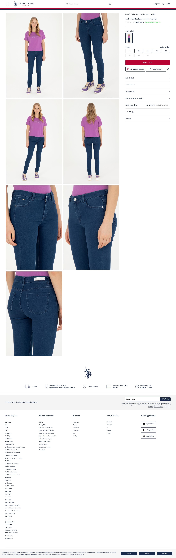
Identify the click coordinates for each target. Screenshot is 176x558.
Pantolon (142, 14)
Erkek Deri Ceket (9, 486)
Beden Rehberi (165, 47)
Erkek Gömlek (8, 439)
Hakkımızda (76, 422)
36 (148, 51)
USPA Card (76, 430)
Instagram (109, 424)
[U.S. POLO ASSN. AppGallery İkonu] (156, 436)
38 (157, 51)
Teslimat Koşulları (43, 444)
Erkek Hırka (8, 461)
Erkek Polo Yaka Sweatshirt (12, 450)
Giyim (137, 14)
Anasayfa (127, 14)
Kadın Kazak (8, 516)
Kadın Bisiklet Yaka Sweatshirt (13, 508)
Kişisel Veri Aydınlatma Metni (46, 433)
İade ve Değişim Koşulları (45, 439)
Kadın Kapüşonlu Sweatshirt (12, 505)
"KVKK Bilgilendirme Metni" (155, 407)
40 (166, 51)
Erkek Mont (8, 477)
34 (139, 51)
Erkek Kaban (8, 483)
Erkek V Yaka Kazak (10, 466)
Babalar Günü (9, 538)
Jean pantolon (150, 14)
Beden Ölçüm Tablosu (45, 441)
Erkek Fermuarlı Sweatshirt (12, 455)
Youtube (109, 433)
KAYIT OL (165, 399)
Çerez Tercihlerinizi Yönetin (46, 430)
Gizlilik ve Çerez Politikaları (46, 428)
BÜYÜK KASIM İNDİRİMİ (11, 533)
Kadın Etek (8, 491)
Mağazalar (76, 428)
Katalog (75, 436)
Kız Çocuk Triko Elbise (11, 530)
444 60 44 (42, 450)
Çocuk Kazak (8, 525)
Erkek (6, 428)
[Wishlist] (163, 4)
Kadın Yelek (8, 500)
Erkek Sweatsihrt (9, 444)
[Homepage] (24, 4)
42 (129, 55)
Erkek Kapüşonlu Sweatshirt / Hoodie (15, 447)
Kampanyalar (8, 433)
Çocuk (6, 430)
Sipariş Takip (42, 425)
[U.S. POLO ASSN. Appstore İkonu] (156, 423)
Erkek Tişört (8, 436)
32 (129, 51)
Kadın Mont (8, 494)
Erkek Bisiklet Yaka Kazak (11, 464)
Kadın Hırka (8, 519)
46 (148, 55)
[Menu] (7, 4)
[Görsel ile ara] (110, 4)
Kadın (133, 14)
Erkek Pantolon (9, 441)
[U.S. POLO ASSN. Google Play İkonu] (156, 430)
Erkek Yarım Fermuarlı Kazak (12, 475)
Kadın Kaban (8, 497)
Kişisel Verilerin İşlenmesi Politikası (48, 436)
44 (139, 55)
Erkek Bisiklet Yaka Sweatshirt (12, 453)
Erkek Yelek (8, 480)
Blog (74, 433)
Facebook (109, 421)
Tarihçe (75, 425)
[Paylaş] (168, 69)
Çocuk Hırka (8, 527)
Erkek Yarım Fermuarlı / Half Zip (13, 458)
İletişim (41, 422)
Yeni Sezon (8, 422)
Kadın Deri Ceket (9, 502)
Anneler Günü (9, 536)
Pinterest (109, 430)
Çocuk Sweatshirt (9, 522)
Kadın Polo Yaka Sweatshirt (12, 511)
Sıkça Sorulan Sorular (45, 447)
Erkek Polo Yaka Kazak (11, 472)
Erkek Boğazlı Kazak (10, 469)
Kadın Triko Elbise (10, 514)
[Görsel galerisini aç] (34, 55)
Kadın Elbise (8, 489)
